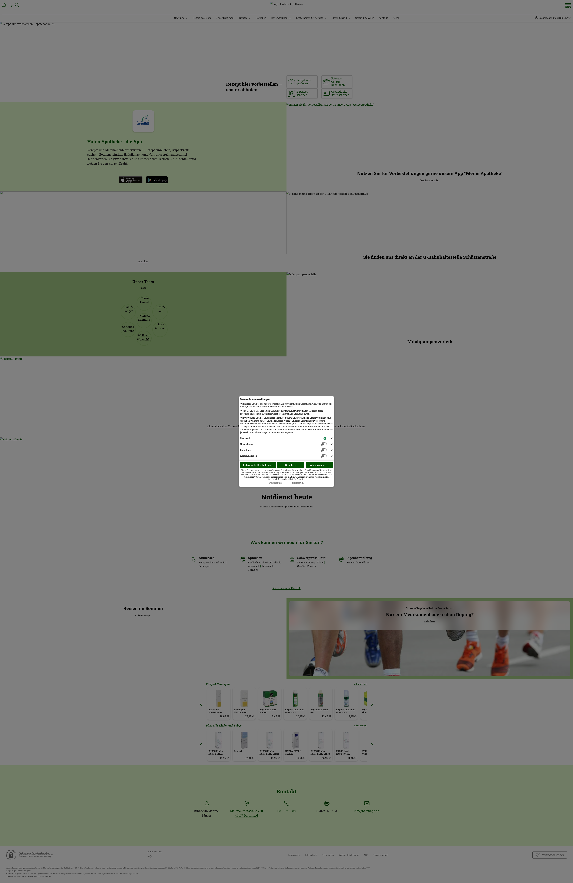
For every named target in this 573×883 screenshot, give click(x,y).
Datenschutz (275, 482)
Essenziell (245, 438)
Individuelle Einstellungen (258, 465)
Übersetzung (246, 444)
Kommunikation (248, 455)
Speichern (290, 465)
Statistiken (245, 450)
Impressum (298, 482)
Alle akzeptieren (319, 465)
